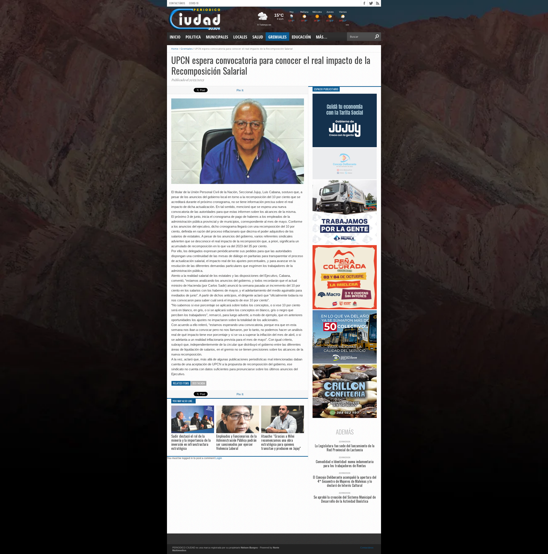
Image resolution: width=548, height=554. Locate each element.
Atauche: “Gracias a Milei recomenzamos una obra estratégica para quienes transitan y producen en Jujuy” (281, 442)
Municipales (217, 37)
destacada (198, 383)
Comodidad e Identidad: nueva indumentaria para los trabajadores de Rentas (345, 464)
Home (174, 48)
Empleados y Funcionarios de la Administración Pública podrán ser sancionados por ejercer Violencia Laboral (236, 442)
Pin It (240, 90)
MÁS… (321, 37)
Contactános (367, 547)
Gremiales (277, 37)
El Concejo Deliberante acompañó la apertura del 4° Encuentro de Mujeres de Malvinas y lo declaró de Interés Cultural (344, 481)
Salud (257, 37)
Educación (301, 37)
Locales (240, 37)
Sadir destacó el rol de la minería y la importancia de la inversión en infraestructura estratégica (191, 442)
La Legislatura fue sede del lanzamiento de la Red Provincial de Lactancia (344, 448)
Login (218, 458)
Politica (193, 37)
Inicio (175, 37)
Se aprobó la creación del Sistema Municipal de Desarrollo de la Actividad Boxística (345, 499)
